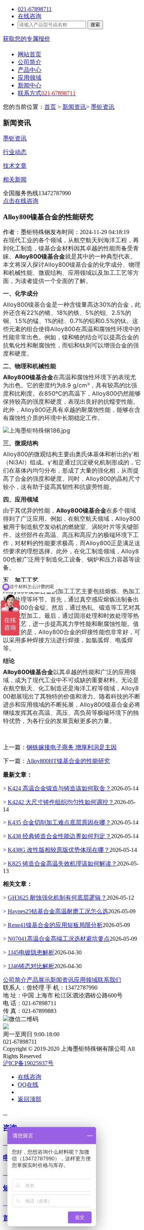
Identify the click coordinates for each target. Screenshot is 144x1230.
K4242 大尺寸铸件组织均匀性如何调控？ (61, 802)
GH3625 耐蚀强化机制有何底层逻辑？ (57, 897)
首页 (50, 107)
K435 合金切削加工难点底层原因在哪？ (59, 822)
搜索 (95, 24)
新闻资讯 (74, 107)
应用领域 (85, 980)
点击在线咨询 (20, 201)
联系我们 (109, 980)
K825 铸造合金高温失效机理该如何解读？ (62, 863)
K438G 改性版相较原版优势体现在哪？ (59, 850)
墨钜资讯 (102, 107)
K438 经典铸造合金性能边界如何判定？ (59, 836)
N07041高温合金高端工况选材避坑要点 (59, 939)
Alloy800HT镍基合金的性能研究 (68, 761)
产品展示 (38, 980)
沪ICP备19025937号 (28, 1063)
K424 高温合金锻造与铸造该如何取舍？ (59, 788)
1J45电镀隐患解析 (31, 952)
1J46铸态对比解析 (31, 966)
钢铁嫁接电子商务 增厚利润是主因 (72, 747)
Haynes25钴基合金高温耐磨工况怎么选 (58, 911)
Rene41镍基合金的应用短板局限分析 (55, 925)
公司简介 (15, 980)
